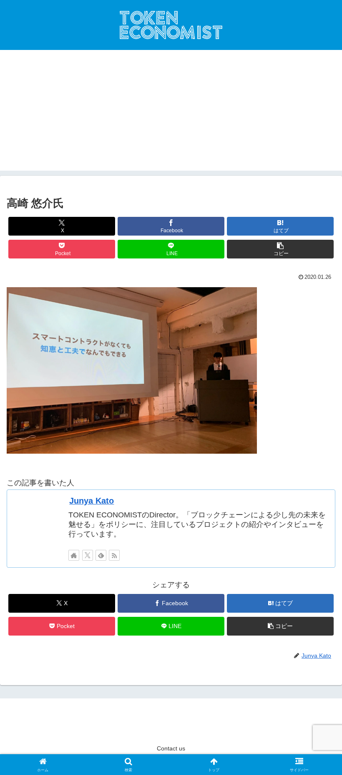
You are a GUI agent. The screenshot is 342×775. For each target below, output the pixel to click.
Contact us (171, 748)
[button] (280, 249)
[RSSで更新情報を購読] (114, 555)
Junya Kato (91, 500)
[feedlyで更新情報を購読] (101, 555)
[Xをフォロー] (87, 555)
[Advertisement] (171, 112)
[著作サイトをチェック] (73, 555)
